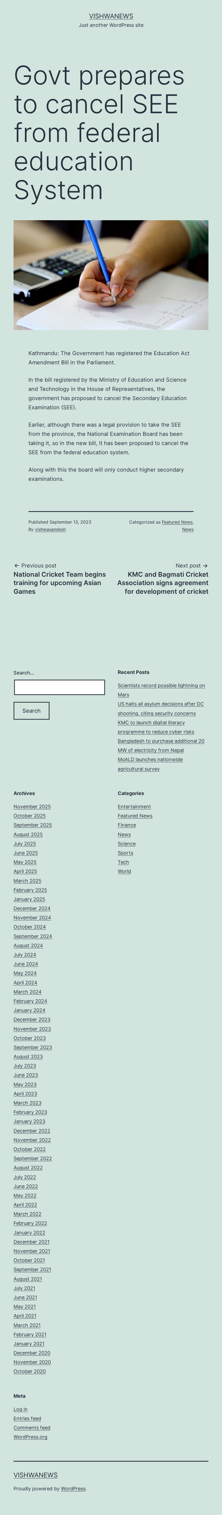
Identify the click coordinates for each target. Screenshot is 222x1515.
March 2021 (27, 1325)
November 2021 (32, 1251)
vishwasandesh (50, 529)
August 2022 (28, 1167)
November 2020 (32, 1362)
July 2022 (25, 1177)
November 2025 (32, 806)
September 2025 (33, 825)
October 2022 (30, 1149)
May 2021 (25, 1306)
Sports (125, 853)
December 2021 (32, 1242)
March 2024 (28, 992)
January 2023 (29, 1121)
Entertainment (134, 806)
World (124, 871)
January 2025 (29, 899)
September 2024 (33, 936)
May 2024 (25, 973)
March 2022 (27, 1214)
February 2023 (30, 1112)
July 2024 (25, 955)
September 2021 (32, 1269)
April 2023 (25, 1093)
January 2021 (29, 1344)
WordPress (73, 1488)
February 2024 (30, 1001)
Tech (123, 862)
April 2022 (25, 1205)
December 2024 (32, 908)
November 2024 (32, 917)
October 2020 (30, 1371)
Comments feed (32, 1427)
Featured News (177, 522)
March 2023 (27, 1103)
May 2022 (25, 1195)
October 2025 (30, 816)
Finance (127, 825)
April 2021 (25, 1316)
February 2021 (30, 1334)
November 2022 (32, 1140)
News (188, 529)
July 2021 (24, 1288)
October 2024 (30, 927)
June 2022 (26, 1186)
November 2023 (32, 1029)
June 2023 (26, 1075)
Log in (21, 1409)
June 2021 (25, 1297)
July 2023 (25, 1066)
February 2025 (30, 890)
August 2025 (28, 834)
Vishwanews (111, 16)
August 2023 (28, 1056)
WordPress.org (30, 1437)
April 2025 (25, 871)
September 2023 (33, 1047)
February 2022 (30, 1223)
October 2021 (29, 1260)
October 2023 (30, 1038)
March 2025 (27, 881)
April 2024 (25, 982)
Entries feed (27, 1418)
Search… (24, 673)
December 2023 (32, 1019)
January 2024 (29, 1010)
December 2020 (32, 1353)
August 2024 (28, 945)
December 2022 (32, 1131)
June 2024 (26, 964)
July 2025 (25, 843)
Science (127, 843)
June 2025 (26, 853)
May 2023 (25, 1084)
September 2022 (33, 1158)
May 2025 (25, 862)
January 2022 (29, 1232)
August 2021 (28, 1279)
